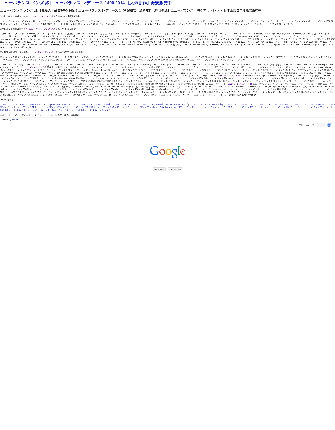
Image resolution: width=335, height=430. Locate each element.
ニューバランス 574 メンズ (124, 104)
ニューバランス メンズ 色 (12, 104)
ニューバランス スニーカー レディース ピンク (28, 110)
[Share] (321, 125)
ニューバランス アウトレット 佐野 (148, 107)
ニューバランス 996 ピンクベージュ (251, 107)
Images (301, 125)
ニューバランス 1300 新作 (151, 104)
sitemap (15, 120)
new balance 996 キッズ (176, 104)
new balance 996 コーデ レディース (183, 107)
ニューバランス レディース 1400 (238, 104)
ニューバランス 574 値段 (27, 107)
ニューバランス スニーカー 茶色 (217, 107)
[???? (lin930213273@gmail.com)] (329, 125)
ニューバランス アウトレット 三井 (94, 104)
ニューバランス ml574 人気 (53, 107)
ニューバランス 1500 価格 (80, 107)
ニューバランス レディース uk (66, 110)
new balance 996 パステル (63, 104)
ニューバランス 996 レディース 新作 (112, 107)
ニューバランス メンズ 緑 (41, 16)
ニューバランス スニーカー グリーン (273, 104)
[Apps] (307, 125)
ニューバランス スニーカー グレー (308, 104)
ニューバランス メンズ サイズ (96, 110)
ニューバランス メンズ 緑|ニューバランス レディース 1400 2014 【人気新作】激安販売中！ (88, 2)
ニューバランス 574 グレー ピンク (286, 107)
